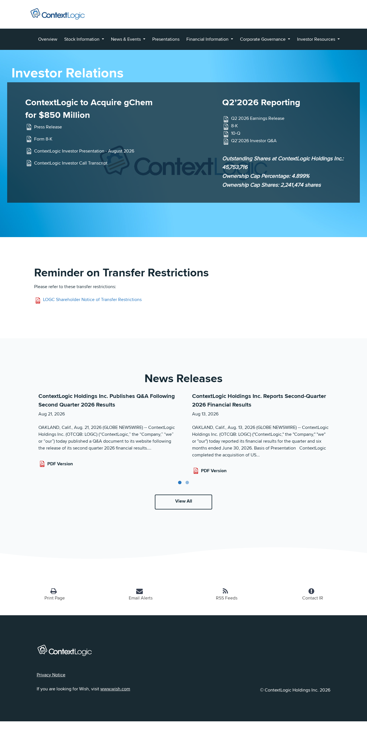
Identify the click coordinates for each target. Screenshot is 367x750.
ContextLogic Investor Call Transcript (71, 163)
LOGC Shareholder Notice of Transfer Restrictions (92, 299)
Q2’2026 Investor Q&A (254, 141)
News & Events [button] (126, 39)
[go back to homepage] (57, 12)
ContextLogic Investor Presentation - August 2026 (84, 151)
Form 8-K (43, 139)
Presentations (165, 39)
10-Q (235, 133)
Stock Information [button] (82, 39)
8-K (234, 126)
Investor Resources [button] (316, 39)
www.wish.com (115, 688)
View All (183, 501)
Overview (47, 39)
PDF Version (60, 463)
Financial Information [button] (208, 39)
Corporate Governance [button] (263, 39)
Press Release (48, 127)
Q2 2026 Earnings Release (257, 119)
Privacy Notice (51, 674)
